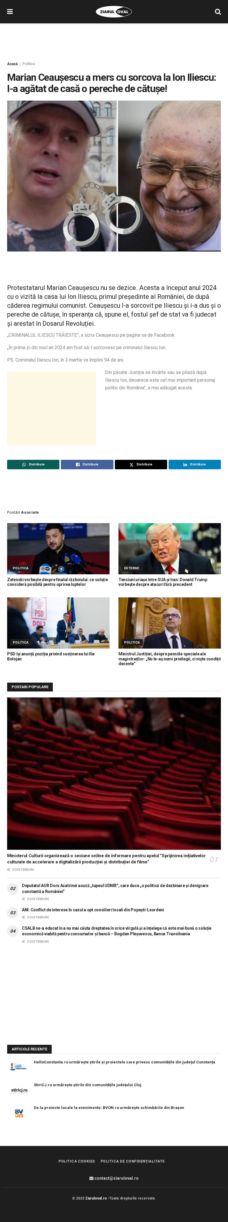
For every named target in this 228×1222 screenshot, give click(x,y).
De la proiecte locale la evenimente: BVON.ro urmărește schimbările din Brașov (109, 1107)
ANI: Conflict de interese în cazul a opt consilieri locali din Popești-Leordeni (93, 909)
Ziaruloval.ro (96, 1198)
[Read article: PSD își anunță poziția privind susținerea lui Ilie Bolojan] (58, 623)
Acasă (12, 64)
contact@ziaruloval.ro (116, 1178)
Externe (131, 568)
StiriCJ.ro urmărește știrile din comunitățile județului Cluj (87, 1085)
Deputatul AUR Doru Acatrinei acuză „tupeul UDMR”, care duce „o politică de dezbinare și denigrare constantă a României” (115, 888)
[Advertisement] (114, 41)
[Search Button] (218, 11)
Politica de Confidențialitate (133, 1161)
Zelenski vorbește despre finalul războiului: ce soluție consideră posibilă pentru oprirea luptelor (57, 582)
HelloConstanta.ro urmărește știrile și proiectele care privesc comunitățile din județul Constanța (124, 1062)
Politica (28, 64)
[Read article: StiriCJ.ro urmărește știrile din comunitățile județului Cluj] (19, 1090)
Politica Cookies (76, 1161)
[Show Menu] (10, 11)
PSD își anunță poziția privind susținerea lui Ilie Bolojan (51, 656)
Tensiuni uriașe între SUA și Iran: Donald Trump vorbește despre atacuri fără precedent (162, 582)
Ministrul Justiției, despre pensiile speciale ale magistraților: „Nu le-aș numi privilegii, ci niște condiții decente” (169, 659)
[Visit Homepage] (114, 12)
